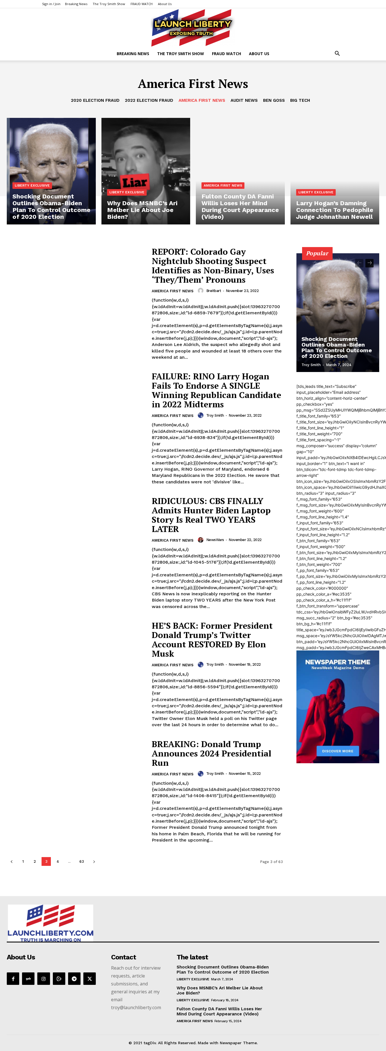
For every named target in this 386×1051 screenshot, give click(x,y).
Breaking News (76, 4)
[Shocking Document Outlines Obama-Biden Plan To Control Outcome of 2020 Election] (51, 171)
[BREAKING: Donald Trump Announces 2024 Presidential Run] (76, 787)
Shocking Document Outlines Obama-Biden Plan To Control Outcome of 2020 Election (337, 347)
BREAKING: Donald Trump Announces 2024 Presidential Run (211, 753)
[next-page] (94, 861)
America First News (202, 100)
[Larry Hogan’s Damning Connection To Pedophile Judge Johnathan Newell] (335, 171)
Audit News (244, 100)
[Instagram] (43, 978)
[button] (337, 54)
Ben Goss (274, 100)
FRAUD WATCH (142, 4)
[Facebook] (13, 978)
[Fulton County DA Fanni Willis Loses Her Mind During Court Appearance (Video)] (240, 171)
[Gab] (28, 978)
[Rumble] (59, 978)
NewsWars (215, 540)
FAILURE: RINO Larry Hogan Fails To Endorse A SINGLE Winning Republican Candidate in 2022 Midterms (216, 390)
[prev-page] (11, 861)
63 (81, 861)
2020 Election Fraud (95, 100)
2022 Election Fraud (149, 100)
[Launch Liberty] (193, 27)
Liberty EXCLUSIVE (32, 185)
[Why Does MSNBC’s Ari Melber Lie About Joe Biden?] (145, 171)
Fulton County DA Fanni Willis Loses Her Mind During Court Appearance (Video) (219, 1011)
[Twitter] (89, 978)
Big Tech (300, 100)
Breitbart (213, 291)
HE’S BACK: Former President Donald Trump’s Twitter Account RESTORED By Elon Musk (212, 639)
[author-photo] (201, 290)
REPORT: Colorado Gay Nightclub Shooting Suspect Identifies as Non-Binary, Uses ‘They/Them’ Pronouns (213, 265)
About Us (165, 4)
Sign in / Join (51, 4)
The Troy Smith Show (109, 4)
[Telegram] (74, 978)
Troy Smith (215, 415)
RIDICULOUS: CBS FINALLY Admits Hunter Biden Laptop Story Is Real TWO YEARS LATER (211, 515)
